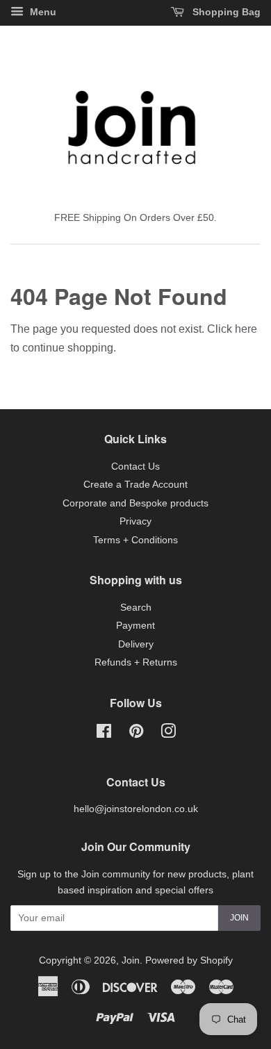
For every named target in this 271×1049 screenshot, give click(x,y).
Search (135, 607)
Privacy (135, 521)
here (246, 329)
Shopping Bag (225, 11)
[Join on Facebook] (104, 734)
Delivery (136, 644)
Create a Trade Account (135, 484)
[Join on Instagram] (168, 734)
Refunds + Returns (136, 662)
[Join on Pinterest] (136, 734)
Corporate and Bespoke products (135, 503)
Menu (41, 11)
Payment (135, 625)
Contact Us (135, 466)
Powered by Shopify (189, 960)
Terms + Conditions (135, 540)
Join (239, 918)
